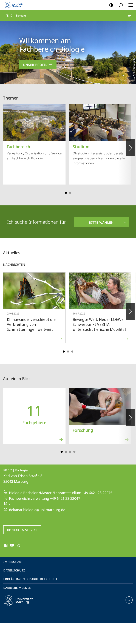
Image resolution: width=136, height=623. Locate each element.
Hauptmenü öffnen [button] (131, 5)
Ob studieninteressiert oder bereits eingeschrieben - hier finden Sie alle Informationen (99, 154)
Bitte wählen (94, 221)
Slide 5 (72, 351)
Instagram (18, 545)
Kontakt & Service (22, 530)
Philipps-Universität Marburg (24, 606)
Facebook (5, 545)
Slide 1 (66, 193)
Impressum (12, 562)
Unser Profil (35, 65)
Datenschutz (14, 570)
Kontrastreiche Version (111, 5)
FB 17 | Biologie (131, 15)
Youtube (11, 545)
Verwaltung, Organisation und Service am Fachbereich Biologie (34, 152)
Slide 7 (74, 452)
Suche (121, 5)
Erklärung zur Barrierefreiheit (30, 579)
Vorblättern (130, 147)
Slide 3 (70, 193)
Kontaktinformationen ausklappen (129, 600)
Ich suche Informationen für (36, 222)
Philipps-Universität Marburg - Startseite (15, 5)
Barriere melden (17, 588)
